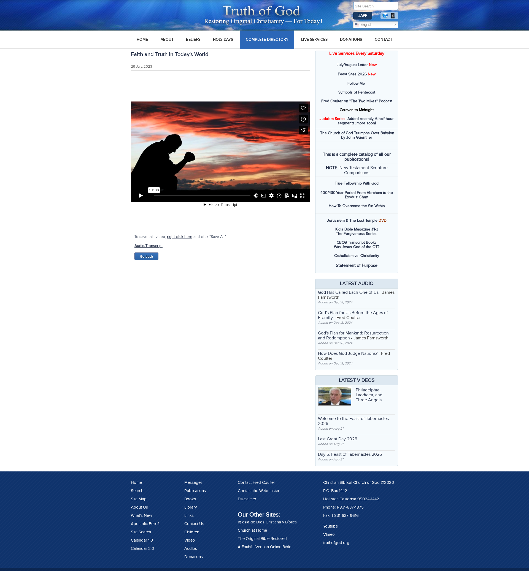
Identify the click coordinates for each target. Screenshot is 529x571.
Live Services (314, 39)
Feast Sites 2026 (352, 74)
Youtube (330, 526)
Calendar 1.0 (142, 540)
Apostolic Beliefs (145, 523)
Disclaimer (247, 498)
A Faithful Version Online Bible (264, 546)
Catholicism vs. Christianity (356, 255)
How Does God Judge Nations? (347, 353)
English (365, 25)
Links (189, 515)
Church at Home (252, 530)
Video (189, 540)
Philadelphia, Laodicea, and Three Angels (369, 395)
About (167, 39)
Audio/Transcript (148, 245)
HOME (142, 39)
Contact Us (194, 523)
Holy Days (223, 39)
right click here (179, 236)
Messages (193, 482)
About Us (139, 507)
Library (190, 507)
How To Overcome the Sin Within (357, 206)
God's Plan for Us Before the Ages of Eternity (353, 315)
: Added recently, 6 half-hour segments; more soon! (357, 120)
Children (191, 531)
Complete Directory (267, 39)
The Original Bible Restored (262, 538)
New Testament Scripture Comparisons (363, 170)
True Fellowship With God (357, 183)
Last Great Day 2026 (337, 439)
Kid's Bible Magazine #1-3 (356, 229)
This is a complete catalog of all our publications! (357, 157)
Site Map (139, 498)
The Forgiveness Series (356, 233)
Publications (195, 490)
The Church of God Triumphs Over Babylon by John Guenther (357, 135)
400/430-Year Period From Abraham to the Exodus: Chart (356, 194)
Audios (190, 548)
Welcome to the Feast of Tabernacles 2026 (353, 421)
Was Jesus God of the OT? (356, 247)
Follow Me (356, 83)
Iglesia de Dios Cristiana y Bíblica (267, 522)
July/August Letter (352, 64)
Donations (351, 39)
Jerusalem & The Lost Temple (352, 220)
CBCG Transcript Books (357, 242)
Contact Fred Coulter (256, 482)
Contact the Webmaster (258, 490)
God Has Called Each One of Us (348, 292)
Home (136, 482)
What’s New (141, 515)
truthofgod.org (336, 542)
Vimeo (329, 534)
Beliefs (193, 39)
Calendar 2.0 (142, 548)
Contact (383, 39)
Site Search (141, 531)
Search (137, 490)
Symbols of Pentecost (356, 92)
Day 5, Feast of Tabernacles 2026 (350, 454)
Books (190, 498)
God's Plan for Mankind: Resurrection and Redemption (353, 335)
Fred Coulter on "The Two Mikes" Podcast (356, 101)
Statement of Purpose (356, 265)
